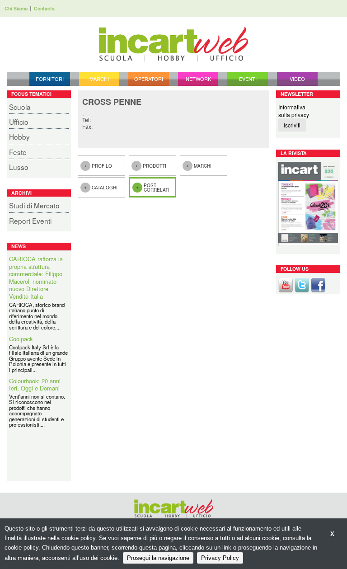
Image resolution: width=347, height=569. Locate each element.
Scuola (20, 107)
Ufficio (18, 122)
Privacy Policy (220, 558)
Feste (18, 152)
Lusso (18, 167)
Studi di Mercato (34, 205)
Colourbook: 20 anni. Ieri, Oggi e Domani (35, 384)
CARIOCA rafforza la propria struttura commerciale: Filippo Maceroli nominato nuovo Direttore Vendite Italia (36, 278)
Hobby (19, 136)
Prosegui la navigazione (158, 558)
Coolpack (21, 339)
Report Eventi (30, 221)
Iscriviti (292, 125)
